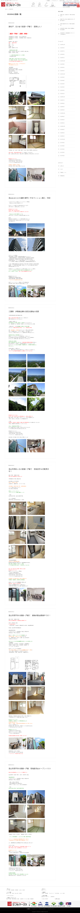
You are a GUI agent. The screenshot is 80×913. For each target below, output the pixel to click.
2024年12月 (62, 44)
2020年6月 (62, 103)
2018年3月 (62, 132)
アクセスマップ (55, 0)
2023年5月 (62, 54)
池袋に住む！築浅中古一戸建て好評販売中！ (67, 15)
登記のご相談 (8, 898)
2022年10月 (62, 60)
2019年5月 (62, 116)
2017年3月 (62, 155)
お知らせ (62, 165)
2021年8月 (62, 80)
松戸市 (7, 893)
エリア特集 (9, 892)
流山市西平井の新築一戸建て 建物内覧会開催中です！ (30, 615)
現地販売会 (62, 175)
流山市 (13, 893)
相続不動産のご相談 (15, 898)
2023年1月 (62, 57)
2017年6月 (62, 149)
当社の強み (57, 893)
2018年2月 (62, 136)
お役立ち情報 (62, 0)
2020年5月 (62, 106)
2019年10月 (62, 113)
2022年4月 (62, 67)
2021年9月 (62, 77)
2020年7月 (62, 100)
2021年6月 (62, 83)
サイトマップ (50, 908)
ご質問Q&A (52, 896)
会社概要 (46, 893)
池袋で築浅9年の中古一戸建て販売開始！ (67, 24)
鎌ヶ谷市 (16, 893)
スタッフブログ (69, 0)
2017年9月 (62, 142)
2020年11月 (62, 96)
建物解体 (31, 898)
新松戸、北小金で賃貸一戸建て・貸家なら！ (25, 26)
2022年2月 (62, 70)
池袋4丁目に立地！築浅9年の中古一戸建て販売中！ (67, 20)
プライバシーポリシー (43, 908)
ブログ (61, 169)
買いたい (33, 4)
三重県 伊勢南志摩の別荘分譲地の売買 (24, 311)
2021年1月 (62, 93)
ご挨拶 (42, 893)
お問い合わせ (76, 0)
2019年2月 (62, 122)
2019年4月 (62, 119)
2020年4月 (62, 109)
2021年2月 (62, 90)
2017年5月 (62, 152)
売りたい (39, 4)
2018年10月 (62, 126)
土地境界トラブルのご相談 (24, 898)
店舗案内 (48, 0)
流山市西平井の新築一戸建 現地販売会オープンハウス (30, 768)
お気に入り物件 (59, 4)
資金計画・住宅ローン (45, 896)
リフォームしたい (46, 4)
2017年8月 (62, 145)
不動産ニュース (63, 172)
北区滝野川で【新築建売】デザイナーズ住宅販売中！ (67, 34)
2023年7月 (62, 51)
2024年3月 (62, 47)
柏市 (10, 893)
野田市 (20, 893)
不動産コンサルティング (52, 4)
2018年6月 (62, 129)
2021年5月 (62, 87)
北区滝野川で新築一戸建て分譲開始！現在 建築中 (67, 29)
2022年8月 (62, 64)
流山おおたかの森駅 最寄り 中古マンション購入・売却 (29, 198)
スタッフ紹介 (62, 893)
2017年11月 (62, 139)
